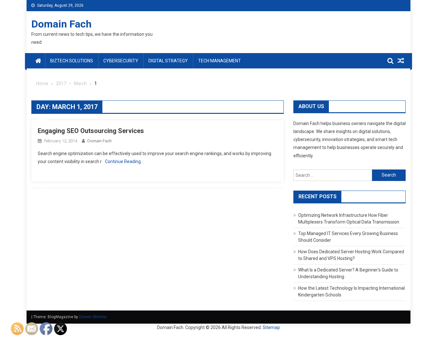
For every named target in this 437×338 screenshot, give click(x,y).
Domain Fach (61, 24)
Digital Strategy (168, 60)
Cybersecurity (120, 60)
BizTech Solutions (71, 60)
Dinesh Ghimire (92, 317)
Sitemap (271, 327)
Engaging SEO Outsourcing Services (91, 131)
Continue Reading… (124, 161)
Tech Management (219, 60)
